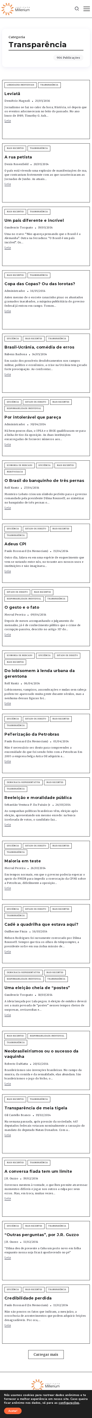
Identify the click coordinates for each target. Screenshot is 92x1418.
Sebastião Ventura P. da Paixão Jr (27, 804)
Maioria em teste (22, 861)
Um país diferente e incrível (34, 220)
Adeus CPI (15, 544)
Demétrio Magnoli (17, 100)
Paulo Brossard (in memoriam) (26, 551)
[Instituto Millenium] (16, 9)
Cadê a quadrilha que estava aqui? (41, 924)
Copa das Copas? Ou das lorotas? (39, 283)
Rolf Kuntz (11, 487)
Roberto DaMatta (16, 1063)
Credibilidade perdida (28, 1298)
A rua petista (18, 157)
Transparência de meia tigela (35, 1108)
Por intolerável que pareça (32, 417)
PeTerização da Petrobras (31, 734)
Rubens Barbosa (15, 354)
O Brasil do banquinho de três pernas (44, 480)
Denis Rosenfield (16, 164)
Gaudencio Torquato (18, 227)
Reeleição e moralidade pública (38, 797)
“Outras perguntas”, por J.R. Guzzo (41, 1234)
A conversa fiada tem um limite (38, 1171)
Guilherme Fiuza (15, 931)
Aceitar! (12, 1411)
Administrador (14, 290)
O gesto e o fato (21, 607)
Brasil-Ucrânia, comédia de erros (39, 347)
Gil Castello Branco (17, 1115)
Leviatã (12, 93)
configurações (69, 1403)
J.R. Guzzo (11, 1178)
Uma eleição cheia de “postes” (37, 987)
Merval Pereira (14, 614)
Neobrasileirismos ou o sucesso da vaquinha (41, 1054)
